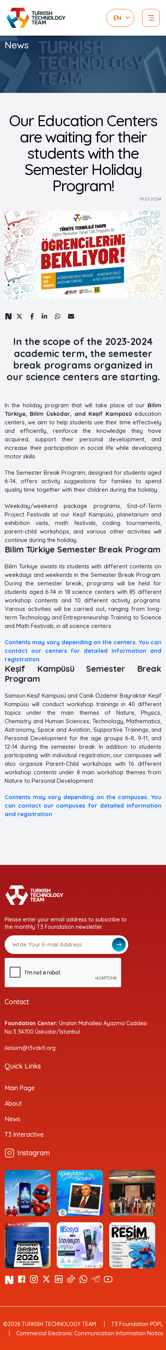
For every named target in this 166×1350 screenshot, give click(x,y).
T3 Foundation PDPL (137, 1324)
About (13, 1103)
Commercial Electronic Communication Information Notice (89, 1333)
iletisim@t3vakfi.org (30, 1048)
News (12, 1119)
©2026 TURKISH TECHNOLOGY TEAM (49, 1324)
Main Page (20, 1088)
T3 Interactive (24, 1134)
